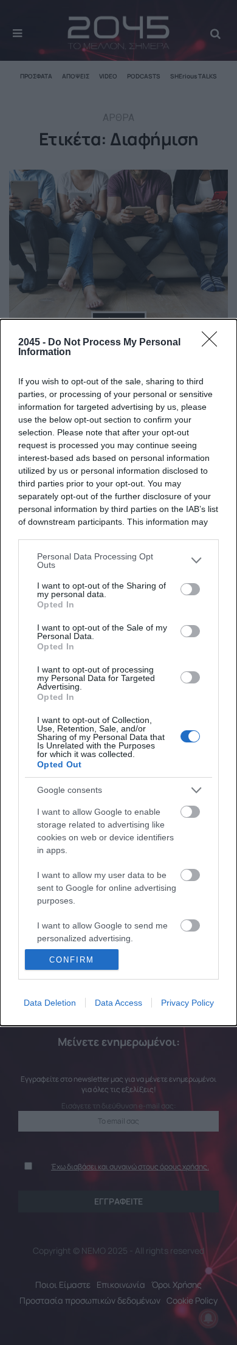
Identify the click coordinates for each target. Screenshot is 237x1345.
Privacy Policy (187, 1003)
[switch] (190, 589)
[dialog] (118, 672)
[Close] (213, 342)
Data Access (118, 1003)
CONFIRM (71, 959)
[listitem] (118, 560)
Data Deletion (50, 1003)
